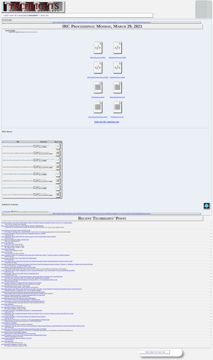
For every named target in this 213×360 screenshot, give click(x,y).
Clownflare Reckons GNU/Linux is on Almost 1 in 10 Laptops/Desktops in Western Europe (25, 319)
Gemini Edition (23, 15)
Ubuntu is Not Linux (6, 252)
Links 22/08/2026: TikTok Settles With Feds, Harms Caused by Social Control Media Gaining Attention (28, 236)
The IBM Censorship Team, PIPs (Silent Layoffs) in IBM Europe (18, 298)
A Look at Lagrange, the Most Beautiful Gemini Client (134, 22)
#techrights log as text (97, 97)
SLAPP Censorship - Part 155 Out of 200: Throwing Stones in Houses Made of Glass (23, 335)
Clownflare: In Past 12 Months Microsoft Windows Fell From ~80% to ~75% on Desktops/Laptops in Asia (29, 279)
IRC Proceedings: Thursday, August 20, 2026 (13, 307)
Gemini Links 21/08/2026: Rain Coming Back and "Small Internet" (19, 258)
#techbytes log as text (117, 117)
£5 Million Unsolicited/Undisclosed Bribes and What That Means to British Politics (23, 292)
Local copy (6, 211)
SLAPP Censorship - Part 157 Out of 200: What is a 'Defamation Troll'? (20, 273)
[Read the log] (98, 53)
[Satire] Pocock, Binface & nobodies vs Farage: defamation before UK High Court (23, 295)
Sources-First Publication (7, 249)
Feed (47, 15)
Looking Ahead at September (9, 322)
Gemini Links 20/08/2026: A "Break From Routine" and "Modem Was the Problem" (23, 316)
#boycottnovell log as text (117, 97)
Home (6, 15)
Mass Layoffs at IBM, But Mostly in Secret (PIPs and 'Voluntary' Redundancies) (22, 225)
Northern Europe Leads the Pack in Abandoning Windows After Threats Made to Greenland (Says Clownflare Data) (31, 276)
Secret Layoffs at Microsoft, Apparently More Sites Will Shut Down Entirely (21, 282)
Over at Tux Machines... (7, 242)
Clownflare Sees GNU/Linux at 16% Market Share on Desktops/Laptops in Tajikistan (23, 329)
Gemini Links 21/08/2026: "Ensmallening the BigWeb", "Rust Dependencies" (21, 310)
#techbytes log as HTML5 (117, 77)
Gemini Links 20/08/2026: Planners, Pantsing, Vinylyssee (16, 338)
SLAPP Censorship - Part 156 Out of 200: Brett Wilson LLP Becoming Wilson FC (23, 301)
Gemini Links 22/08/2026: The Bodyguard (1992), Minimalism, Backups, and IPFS (23, 233)
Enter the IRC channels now (106, 122)
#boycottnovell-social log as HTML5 (97, 77)
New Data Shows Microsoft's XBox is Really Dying (15, 239)
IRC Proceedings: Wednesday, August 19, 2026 (13, 344)
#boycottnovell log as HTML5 (117, 57)
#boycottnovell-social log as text (97, 117)
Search (42, 15)
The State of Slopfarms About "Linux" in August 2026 (15, 286)
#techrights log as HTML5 (97, 57)
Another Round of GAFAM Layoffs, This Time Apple (15, 230)
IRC (16, 15)
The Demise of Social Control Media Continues (13, 332)
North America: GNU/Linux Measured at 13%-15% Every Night (18, 267)
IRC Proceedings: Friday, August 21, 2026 (12, 246)
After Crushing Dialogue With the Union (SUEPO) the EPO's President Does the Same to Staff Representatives (85, 22)
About (11, 15)
